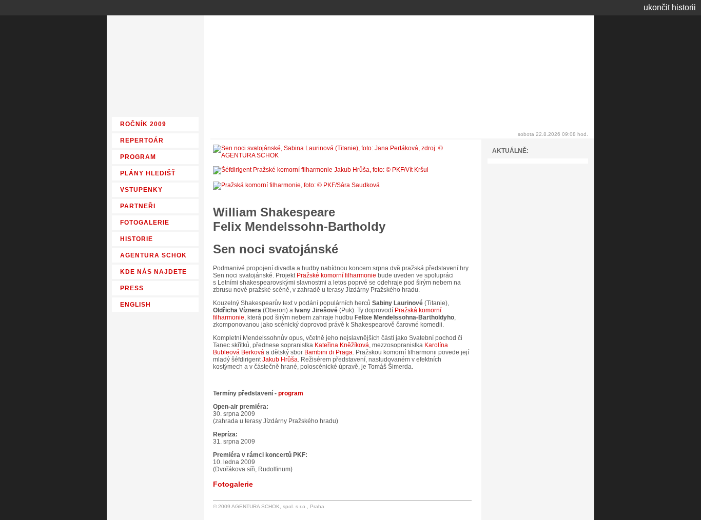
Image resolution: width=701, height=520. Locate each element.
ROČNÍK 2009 (143, 124)
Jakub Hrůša (280, 359)
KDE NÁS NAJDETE (153, 271)
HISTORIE (136, 239)
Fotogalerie (233, 484)
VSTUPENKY (141, 189)
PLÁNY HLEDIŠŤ (148, 173)
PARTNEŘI (137, 206)
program (290, 393)
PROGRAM (138, 157)
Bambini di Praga (328, 352)
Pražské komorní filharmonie (336, 275)
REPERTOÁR (142, 140)
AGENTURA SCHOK (153, 255)
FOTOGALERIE (144, 222)
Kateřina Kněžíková (342, 345)
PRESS (132, 288)
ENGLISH (135, 304)
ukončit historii (670, 7)
